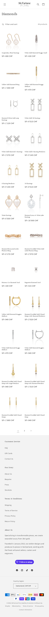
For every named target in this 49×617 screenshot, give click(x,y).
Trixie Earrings (6, 216)
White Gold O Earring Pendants (35, 152)
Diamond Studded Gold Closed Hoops (12, 416)
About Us (8, 474)
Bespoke (8, 479)
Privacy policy (39, 606)
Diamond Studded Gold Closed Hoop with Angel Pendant (12, 382)
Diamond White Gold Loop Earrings (10, 119)
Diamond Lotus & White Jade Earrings (34, 216)
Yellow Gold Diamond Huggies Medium (12, 315)
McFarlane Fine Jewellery (19, 603)
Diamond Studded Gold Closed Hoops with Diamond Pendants (35, 315)
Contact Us (9, 459)
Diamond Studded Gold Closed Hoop (34, 416)
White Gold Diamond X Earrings (12, 152)
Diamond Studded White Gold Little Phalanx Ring (34, 250)
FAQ (6, 448)
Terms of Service (11, 510)
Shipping (8, 505)
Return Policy (10, 521)
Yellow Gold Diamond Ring (10, 85)
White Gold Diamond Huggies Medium (34, 349)
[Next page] (31, 430)
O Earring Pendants (8, 184)
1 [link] (18, 431)
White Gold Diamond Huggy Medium (11, 349)
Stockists (8, 490)
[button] (4, 4)
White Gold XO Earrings (32, 118)
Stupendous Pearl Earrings (10, 53)
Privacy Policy (10, 516)
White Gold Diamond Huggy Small (36, 53)
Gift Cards (8, 453)
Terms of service (28, 606)
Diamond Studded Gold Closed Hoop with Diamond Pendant (34, 382)
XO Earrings (29, 184)
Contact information (25, 610)
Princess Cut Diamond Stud (11, 283)
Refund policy (16, 606)
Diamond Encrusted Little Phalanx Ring (10, 250)
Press (7, 485)
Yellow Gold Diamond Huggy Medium (34, 86)
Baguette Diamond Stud (33, 283)
